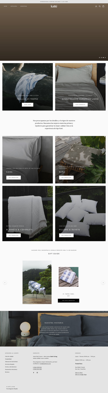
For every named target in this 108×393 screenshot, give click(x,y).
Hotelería (14, 6)
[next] (103, 282)
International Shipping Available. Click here (54, 1)
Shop (5, 6)
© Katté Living (10, 386)
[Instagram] (37, 372)
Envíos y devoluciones (10, 367)
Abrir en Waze (79, 372)
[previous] (5, 282)
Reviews (7, 372)
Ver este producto (68, 300)
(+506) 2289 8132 (37, 367)
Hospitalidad (8, 359)
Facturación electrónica (11, 369)
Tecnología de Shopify (12, 388)
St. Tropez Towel (68, 294)
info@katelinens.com (45, 363)
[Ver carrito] (103, 6)
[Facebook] (33, 372)
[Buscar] (100, 6)
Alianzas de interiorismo (11, 361)
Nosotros (23, 6)
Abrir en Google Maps (80, 374)
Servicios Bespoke (9, 364)
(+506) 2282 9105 (37, 369)
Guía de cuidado (9, 356)
